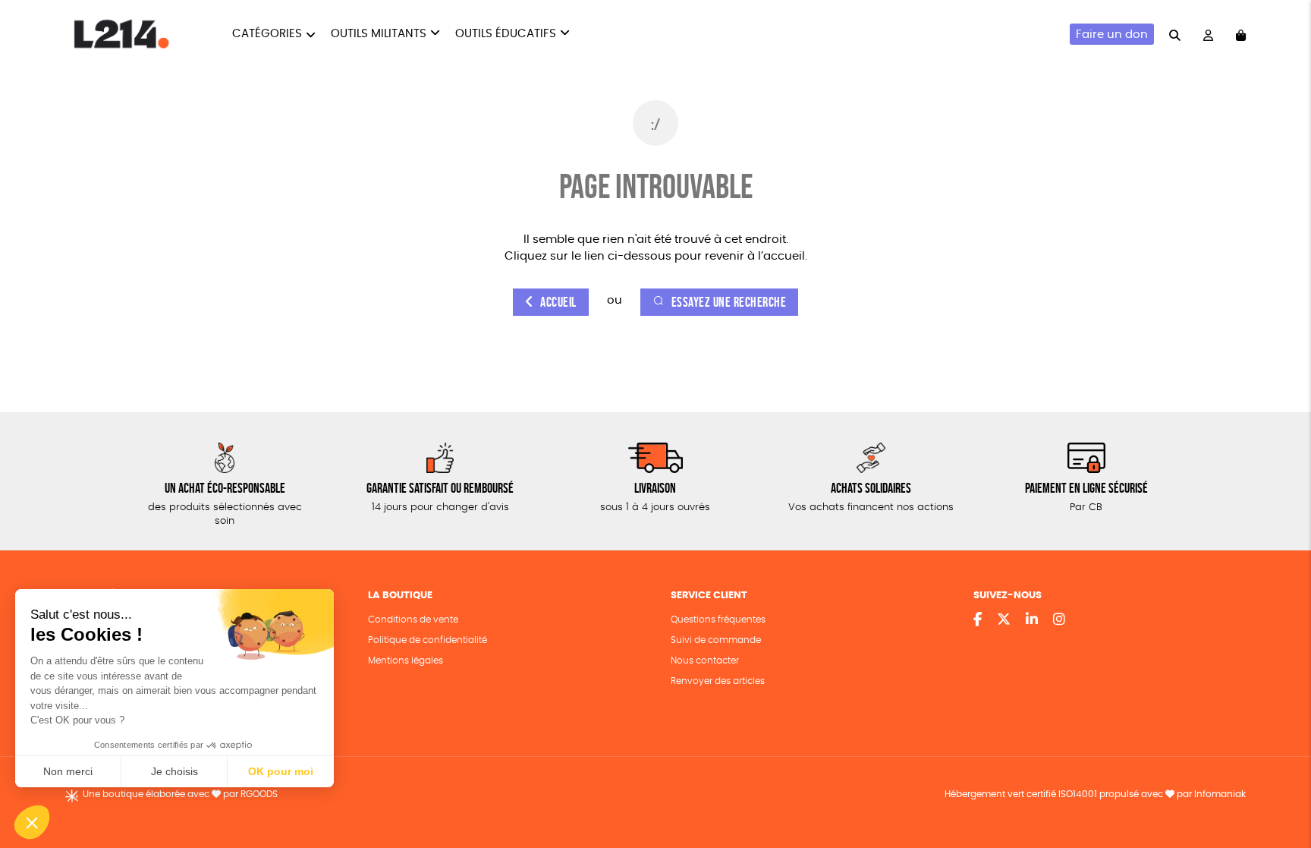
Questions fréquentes (718, 619)
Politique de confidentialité (427, 640)
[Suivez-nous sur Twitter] (1004, 620)
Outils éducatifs (505, 33)
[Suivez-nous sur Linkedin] (1032, 620)
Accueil (558, 302)
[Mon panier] (1241, 34)
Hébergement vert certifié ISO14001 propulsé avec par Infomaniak (1095, 794)
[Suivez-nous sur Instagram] (1059, 620)
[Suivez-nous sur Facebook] (977, 620)
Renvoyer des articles (718, 681)
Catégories (267, 33)
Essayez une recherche (729, 302)
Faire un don (1112, 34)
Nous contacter (705, 660)
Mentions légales (405, 660)
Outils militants (378, 33)
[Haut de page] (1280, 787)
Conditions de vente (413, 619)
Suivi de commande (716, 640)
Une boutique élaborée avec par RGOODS (180, 794)
